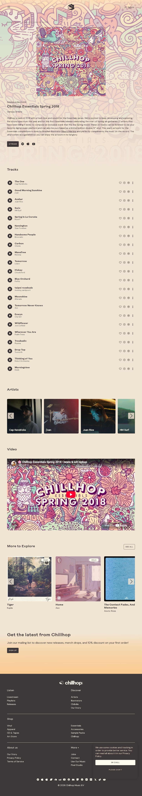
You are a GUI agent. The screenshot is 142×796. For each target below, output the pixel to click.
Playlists (11, 700)
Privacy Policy (14, 757)
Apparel (11, 729)
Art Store (12, 736)
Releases (17, 22)
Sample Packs (78, 732)
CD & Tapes (13, 732)
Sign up (13, 650)
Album (94, 560)
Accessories (77, 729)
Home (9, 22)
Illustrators (76, 700)
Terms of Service (15, 761)
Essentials (76, 725)
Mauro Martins (68, 131)
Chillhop (75, 736)
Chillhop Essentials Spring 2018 (35, 22)
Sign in (131, 7)
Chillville (75, 704)
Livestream (12, 697)
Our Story (76, 707)
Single (45, 560)
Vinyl (9, 725)
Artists (74, 697)
